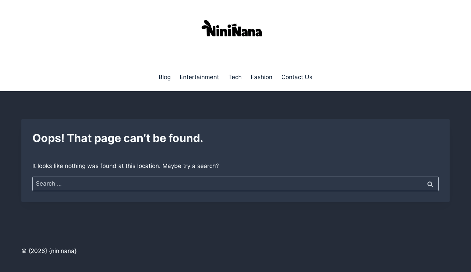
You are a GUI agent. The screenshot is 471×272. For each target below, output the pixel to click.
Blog (165, 77)
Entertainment (199, 77)
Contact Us (296, 77)
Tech (235, 77)
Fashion (261, 77)
